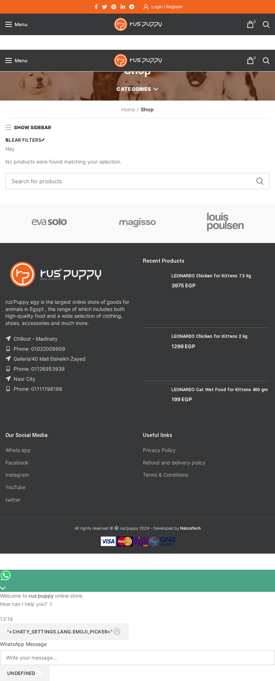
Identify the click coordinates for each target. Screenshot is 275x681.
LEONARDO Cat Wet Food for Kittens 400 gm (220, 389)
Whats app (18, 450)
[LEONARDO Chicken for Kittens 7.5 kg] (154, 297)
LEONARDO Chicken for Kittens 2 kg (209, 336)
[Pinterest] (114, 6)
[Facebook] (96, 6)
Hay (10, 149)
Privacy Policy (159, 450)
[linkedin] (123, 6)
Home (128, 109)
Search (260, 181)
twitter (12, 500)
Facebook (17, 462)
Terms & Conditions (165, 475)
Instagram (17, 475)
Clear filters (23, 140)
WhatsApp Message (23, 644)
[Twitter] (104, 6)
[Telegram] (131, 6)
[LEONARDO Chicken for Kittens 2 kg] (154, 354)
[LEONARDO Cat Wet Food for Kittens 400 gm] (154, 403)
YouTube (15, 487)
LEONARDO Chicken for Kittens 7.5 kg (211, 276)
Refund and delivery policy (174, 462)
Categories (133, 89)
